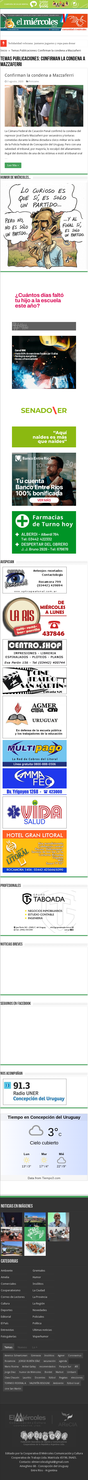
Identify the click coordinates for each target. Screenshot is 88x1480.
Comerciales (8, 1283)
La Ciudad (39, 1290)
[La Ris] (35, 616)
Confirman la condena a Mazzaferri (39, 75)
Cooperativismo (11, 1290)
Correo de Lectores (13, 1297)
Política (37, 1323)
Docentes (40, 1377)
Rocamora (10, 1361)
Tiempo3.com (51, 1178)
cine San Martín (13, 1388)
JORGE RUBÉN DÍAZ (29, 1361)
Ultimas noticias (42, 1329)
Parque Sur (65, 1366)
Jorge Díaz (10, 1372)
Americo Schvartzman (16, 1355)
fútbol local (73, 1383)
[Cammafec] (35, 781)
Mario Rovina (12, 1366)
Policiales (34, 81)
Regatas (63, 1377)
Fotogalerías (8, 1336)
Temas (8, 1347)
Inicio (3, 50)
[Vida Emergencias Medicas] (35, 812)
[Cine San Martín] (35, 680)
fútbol (52, 1377)
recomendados (47, 1366)
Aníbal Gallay (29, 1366)
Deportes (6, 1310)
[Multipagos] (35, 753)
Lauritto (27, 1377)
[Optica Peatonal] (35, 579)
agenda (63, 1361)
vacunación (50, 1361)
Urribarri (71, 1372)
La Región (39, 1303)
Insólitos (38, 1283)
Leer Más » (13, 165)
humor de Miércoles (30, 1372)
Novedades (40, 1310)
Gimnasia (36, 1355)
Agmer (61, 1355)
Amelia (5, 1277)
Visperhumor (40, 1336)
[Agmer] (35, 716)
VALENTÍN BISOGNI (39, 1383)
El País (4, 1323)
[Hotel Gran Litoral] (35, 851)
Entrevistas (7, 1329)
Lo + (34, 1347)
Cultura (5, 1303)
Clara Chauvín (12, 1377)
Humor (37, 1277)
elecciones (77, 1377)
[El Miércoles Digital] (44, 22)
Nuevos (22, 1347)
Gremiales (39, 1270)
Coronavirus (74, 1355)
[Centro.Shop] (35, 652)
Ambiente (7, 1270)
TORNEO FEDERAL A (15, 1383)
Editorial (6, 1316)
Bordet (48, 1372)
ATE (76, 1366)
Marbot (59, 1372)
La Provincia (40, 1297)
